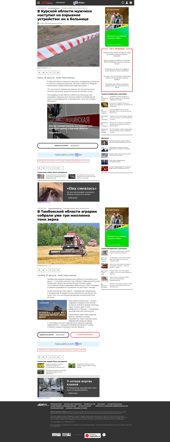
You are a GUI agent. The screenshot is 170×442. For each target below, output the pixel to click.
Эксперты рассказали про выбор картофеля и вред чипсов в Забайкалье (56, 372)
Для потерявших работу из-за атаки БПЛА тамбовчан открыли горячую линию (117, 62)
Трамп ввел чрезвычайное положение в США (117, 161)
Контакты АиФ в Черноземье (73, 404)
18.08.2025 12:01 (41, 8)
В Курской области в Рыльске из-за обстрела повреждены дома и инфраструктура (56, 176)
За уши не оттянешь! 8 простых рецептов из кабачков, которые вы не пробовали (121, 104)
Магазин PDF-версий (84, 406)
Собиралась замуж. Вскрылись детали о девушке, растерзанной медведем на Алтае (120, 98)
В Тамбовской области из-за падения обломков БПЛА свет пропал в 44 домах (86, 176)
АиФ (50, 68)
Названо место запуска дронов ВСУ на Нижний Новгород (120, 154)
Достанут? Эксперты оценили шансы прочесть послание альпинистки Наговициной (121, 285)
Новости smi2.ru (43, 202)
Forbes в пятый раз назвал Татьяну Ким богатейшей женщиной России (120, 141)
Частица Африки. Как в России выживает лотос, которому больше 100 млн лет (120, 111)
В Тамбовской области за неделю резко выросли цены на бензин (117, 70)
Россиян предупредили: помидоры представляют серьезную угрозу (120, 167)
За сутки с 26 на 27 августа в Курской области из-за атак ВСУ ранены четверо (116, 77)
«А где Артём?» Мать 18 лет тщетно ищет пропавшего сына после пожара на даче (120, 259)
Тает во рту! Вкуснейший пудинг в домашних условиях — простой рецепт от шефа (120, 265)
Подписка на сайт (89, 404)
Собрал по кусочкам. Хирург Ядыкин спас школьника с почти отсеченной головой (121, 117)
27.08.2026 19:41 (42, 208)
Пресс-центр (101, 404)
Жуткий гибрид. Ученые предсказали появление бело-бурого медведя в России (121, 130)
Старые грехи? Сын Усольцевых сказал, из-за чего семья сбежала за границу (121, 272)
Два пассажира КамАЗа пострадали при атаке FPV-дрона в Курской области (70, 127)
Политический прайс (57, 408)
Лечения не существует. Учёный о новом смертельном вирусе (120, 251)
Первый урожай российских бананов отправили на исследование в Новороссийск (55, 365)
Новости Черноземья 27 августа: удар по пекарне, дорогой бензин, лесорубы (117, 54)
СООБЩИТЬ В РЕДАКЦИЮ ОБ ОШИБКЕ (76, 408)
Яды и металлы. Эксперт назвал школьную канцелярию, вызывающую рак (119, 278)
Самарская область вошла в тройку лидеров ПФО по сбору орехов (86, 365)
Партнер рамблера (77, 434)
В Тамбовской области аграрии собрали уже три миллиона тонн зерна (117, 85)
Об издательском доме (114, 404)
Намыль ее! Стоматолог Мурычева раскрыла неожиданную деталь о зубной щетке (120, 124)
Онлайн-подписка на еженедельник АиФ (63, 406)
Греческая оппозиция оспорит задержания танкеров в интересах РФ (119, 149)
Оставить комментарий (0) (85, 334)
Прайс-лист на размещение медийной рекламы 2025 (111, 406)
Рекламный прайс (56, 404)
